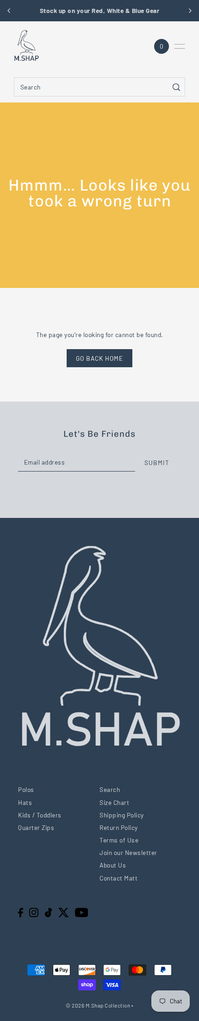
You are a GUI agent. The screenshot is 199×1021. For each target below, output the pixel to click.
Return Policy (119, 827)
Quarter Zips (36, 827)
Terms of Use (119, 840)
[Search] (176, 87)
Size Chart (114, 802)
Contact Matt (118, 878)
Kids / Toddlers (40, 815)
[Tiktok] (48, 912)
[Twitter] (63, 912)
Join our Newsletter (128, 852)
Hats (25, 802)
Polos (26, 789)
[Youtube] (81, 912)
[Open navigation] (179, 46)
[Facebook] (20, 912)
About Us (113, 865)
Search (110, 789)
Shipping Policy (122, 815)
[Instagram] (33, 912)
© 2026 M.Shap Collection (98, 1005)
